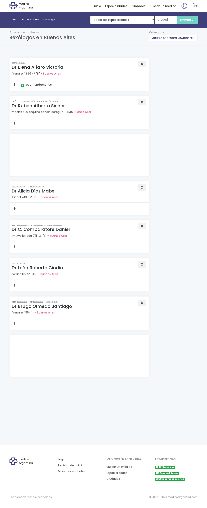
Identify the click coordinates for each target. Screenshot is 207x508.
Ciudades (138, 6)
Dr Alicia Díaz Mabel (34, 191)
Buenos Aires (30, 19)
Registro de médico (72, 465)
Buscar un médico (163, 6)
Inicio (97, 6)
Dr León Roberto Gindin (37, 268)
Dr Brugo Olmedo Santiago (42, 306)
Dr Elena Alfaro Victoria (37, 67)
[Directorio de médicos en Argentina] (26, 5)
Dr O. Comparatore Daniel (41, 229)
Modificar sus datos (72, 471)
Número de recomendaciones (172, 38)
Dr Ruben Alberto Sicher (38, 106)
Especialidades (116, 6)
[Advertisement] (79, 155)
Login (61, 459)
